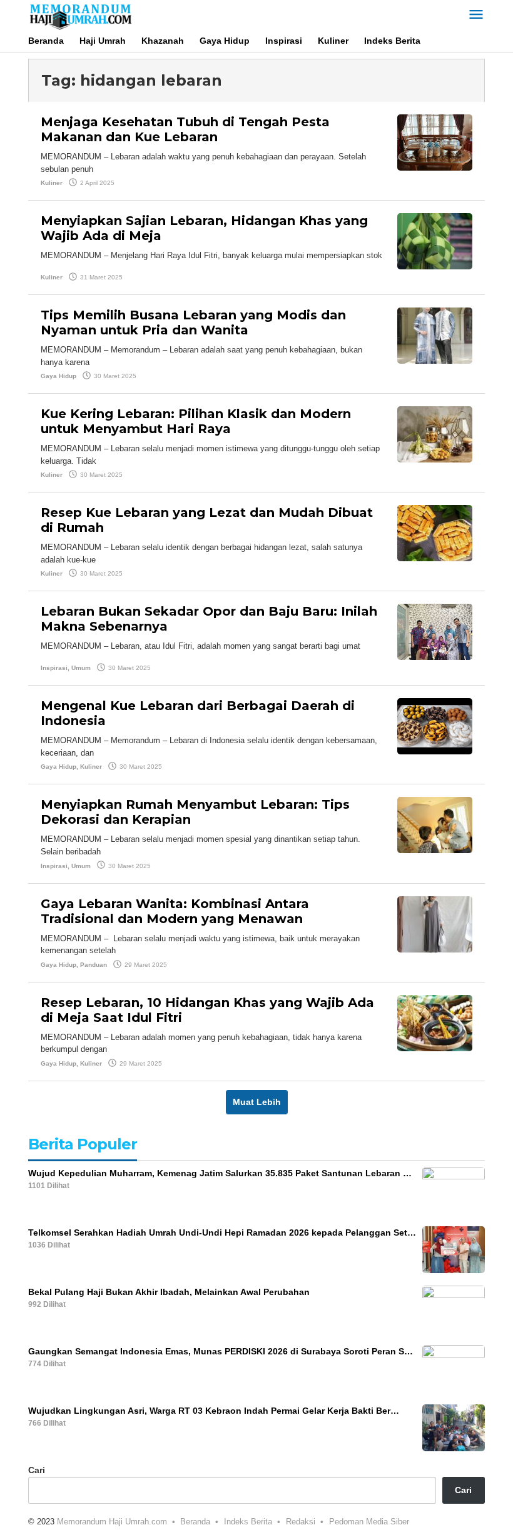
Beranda (195, 1521)
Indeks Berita (248, 1521)
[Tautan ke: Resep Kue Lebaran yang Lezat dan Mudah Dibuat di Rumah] (434, 533)
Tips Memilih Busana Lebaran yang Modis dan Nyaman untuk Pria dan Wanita (193, 323)
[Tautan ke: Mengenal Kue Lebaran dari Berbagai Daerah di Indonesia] (434, 726)
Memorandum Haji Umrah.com (112, 1521)
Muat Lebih (257, 1102)
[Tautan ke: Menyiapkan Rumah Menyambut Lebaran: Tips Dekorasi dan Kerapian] (434, 824)
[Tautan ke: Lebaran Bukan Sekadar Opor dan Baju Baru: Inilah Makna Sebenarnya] (434, 631)
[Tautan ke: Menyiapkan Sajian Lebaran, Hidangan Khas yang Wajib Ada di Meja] (434, 241)
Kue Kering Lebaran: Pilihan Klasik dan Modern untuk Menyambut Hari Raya (196, 421)
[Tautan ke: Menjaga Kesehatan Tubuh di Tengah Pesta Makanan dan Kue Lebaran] (434, 142)
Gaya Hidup (58, 375)
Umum (81, 667)
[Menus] (476, 15)
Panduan (93, 964)
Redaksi (300, 1521)
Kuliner (52, 182)
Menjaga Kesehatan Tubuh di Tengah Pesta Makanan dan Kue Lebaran (185, 129)
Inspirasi (54, 667)
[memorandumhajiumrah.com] (79, 15)
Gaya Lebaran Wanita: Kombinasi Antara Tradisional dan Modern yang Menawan (175, 911)
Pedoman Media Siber (369, 1521)
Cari (36, 1470)
